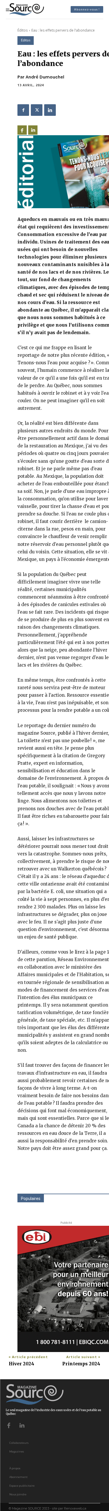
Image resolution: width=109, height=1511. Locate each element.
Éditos (22, 30)
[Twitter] (36, 110)
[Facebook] (23, 110)
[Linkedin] (50, 110)
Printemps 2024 (81, 1364)
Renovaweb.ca (75, 1508)
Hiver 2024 (21, 1364)
